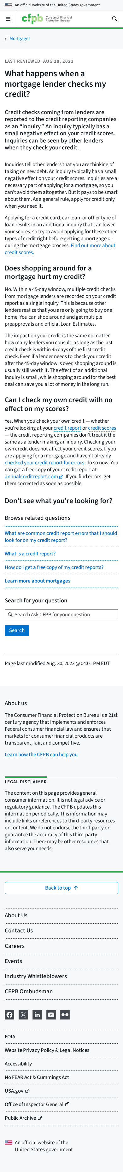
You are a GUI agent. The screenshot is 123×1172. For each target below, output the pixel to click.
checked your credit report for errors (44, 463)
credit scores (102, 428)
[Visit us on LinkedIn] (37, 1014)
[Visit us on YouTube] (51, 1014)
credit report (67, 428)
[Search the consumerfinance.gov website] (114, 18)
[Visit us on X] (23, 1014)
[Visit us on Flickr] (65, 1014)
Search (17, 630)
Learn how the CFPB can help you (41, 754)
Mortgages (19, 39)
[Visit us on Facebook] (9, 1014)
